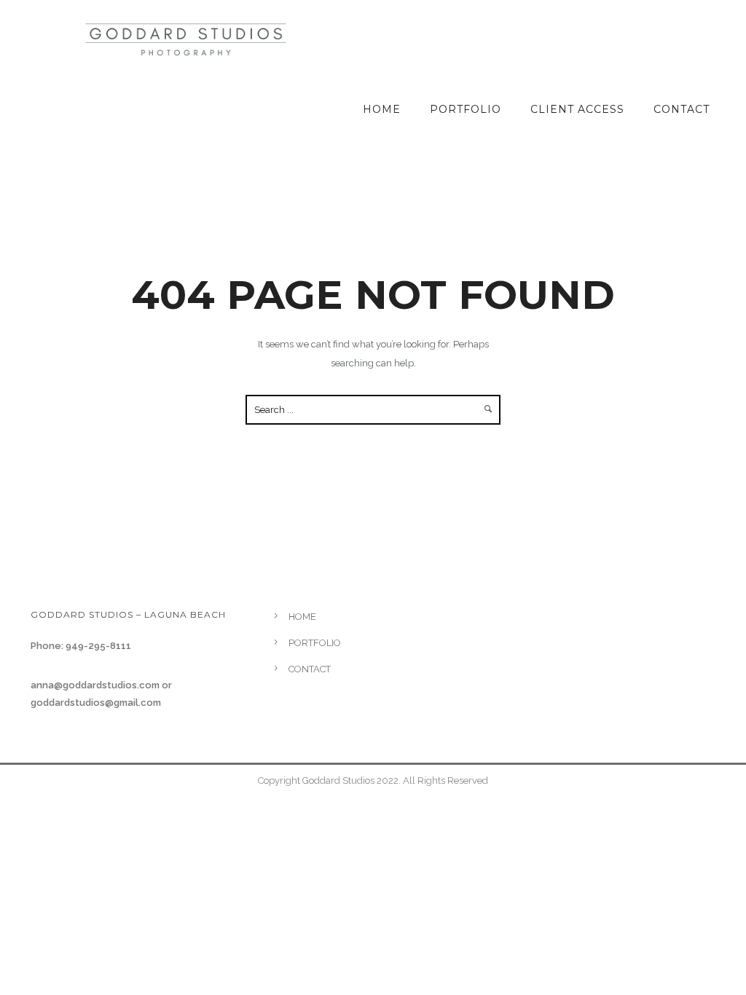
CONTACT (681, 109)
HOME (382, 109)
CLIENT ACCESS (577, 109)
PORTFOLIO (465, 109)
